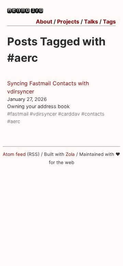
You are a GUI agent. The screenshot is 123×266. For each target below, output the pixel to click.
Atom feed (14, 154)
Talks (91, 21)
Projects (68, 21)
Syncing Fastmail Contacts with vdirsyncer (48, 87)
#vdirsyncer (43, 114)
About (44, 21)
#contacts (93, 114)
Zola (70, 154)
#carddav (69, 114)
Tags (109, 21)
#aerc (13, 121)
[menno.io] (25, 11)
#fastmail (17, 114)
